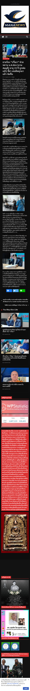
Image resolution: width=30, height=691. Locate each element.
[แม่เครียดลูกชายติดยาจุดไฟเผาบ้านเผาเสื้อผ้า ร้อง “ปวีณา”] (15, 314)
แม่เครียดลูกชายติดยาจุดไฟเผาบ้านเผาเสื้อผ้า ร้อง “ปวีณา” (14, 330)
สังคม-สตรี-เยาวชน (6, 58)
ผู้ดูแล (13, 77)
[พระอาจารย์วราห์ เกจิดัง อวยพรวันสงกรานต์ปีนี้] (15, 368)
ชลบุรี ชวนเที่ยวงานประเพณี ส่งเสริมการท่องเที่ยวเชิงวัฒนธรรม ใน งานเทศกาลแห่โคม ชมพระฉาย (15, 300)
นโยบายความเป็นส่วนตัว (13, 683)
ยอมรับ (25, 688)
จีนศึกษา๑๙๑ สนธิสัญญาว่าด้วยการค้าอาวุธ (16, 305)
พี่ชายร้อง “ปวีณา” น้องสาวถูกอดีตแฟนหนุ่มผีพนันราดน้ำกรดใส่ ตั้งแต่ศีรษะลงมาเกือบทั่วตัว (15, 358)
